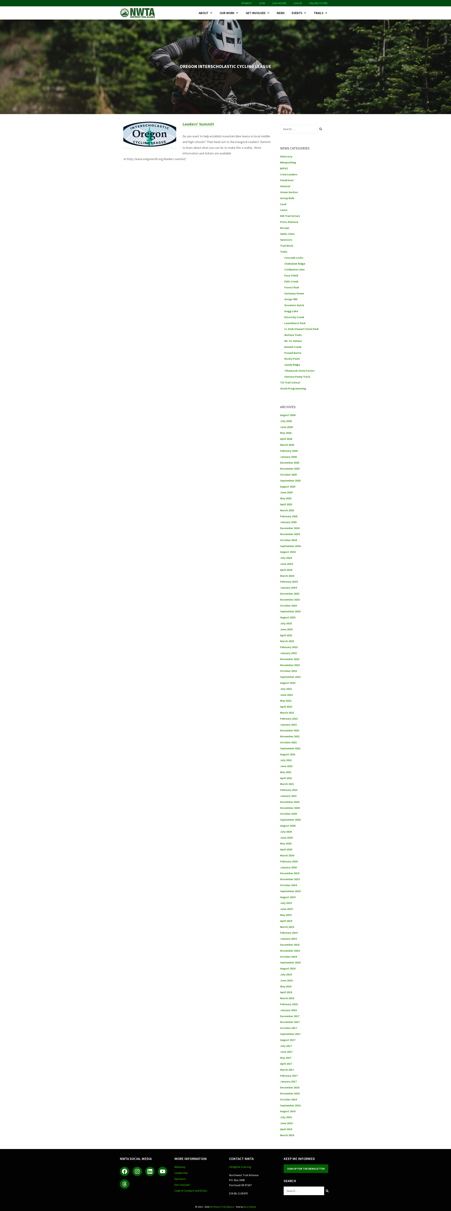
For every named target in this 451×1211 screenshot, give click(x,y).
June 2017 (286, 1051)
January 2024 (288, 587)
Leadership (181, 1173)
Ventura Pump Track (297, 376)
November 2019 (290, 879)
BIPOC (284, 168)
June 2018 (286, 980)
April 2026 (286, 439)
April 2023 (286, 635)
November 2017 (290, 1022)
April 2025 (286, 504)
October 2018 (288, 956)
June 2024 (286, 564)
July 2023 (286, 623)
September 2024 (290, 546)
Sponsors (286, 239)
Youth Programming (293, 388)
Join (262, 3)
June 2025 (286, 492)
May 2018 (285, 986)
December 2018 (289, 944)
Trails (318, 13)
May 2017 (285, 1057)
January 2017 (288, 1081)
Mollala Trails (293, 335)
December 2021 (289, 730)
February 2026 (289, 450)
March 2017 (287, 1069)
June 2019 (286, 909)
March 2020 (287, 855)
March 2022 (287, 712)
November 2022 (290, 665)
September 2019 (290, 891)
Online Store (318, 3)
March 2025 (287, 510)
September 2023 (290, 611)
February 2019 (289, 932)
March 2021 (287, 784)
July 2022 (286, 689)
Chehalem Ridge (294, 263)
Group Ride (287, 198)
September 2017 (290, 1034)
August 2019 (287, 897)
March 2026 (287, 445)
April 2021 (286, 778)
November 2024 (290, 534)
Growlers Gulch (294, 305)
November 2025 (290, 468)
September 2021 (290, 748)
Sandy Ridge (292, 364)
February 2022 (289, 718)
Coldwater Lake (294, 269)
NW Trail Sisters (290, 216)
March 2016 (287, 1135)
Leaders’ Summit (198, 124)
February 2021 (289, 790)
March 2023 (287, 641)
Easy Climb (291, 275)
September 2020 (290, 819)
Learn (283, 210)
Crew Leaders (288, 174)
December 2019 (289, 873)
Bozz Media (250, 1206)
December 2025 (289, 462)
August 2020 (287, 825)
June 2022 (286, 695)
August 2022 (287, 683)
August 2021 (287, 754)
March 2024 (287, 576)
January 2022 (288, 724)
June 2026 (286, 427)
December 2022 (289, 659)
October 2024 (288, 540)
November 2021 (290, 736)
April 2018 (286, 992)
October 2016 (288, 1099)
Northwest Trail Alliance (222, 1206)
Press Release (289, 222)
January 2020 (288, 867)
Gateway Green (294, 293)
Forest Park (291, 287)
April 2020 (286, 849)
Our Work (227, 13)
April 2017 (286, 1063)
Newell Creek (292, 347)
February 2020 (289, 861)
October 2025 (288, 474)
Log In (298, 3)
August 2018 (287, 968)
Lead (283, 204)
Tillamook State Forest (299, 370)
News (281, 13)
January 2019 (288, 938)
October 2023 (288, 605)
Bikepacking (288, 162)
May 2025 (285, 498)
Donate (246, 3)
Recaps (284, 228)
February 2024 (289, 581)
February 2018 (289, 1004)
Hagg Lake (291, 311)
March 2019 (287, 927)
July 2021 (286, 760)
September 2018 (290, 962)
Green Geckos (289, 192)
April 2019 (286, 921)
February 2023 (289, 647)
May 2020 (285, 843)
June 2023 (286, 629)
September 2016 (290, 1105)
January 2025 (288, 522)
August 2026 (287, 415)
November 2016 (290, 1093)
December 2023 (289, 593)
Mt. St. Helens (293, 341)
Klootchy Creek (294, 317)
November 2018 (290, 950)
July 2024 (286, 558)
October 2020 (288, 813)
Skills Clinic (287, 234)
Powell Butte (292, 353)
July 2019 (286, 903)
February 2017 (289, 1075)
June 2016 (286, 1123)
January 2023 (288, 653)
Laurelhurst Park (295, 323)
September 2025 (290, 480)
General (285, 186)
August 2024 (287, 552)
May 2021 (285, 772)
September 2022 (290, 677)
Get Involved (255, 13)
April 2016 (286, 1129)
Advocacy (286, 156)
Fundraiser (287, 180)
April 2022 (286, 706)
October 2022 (288, 671)
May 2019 (285, 915)
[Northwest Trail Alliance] (138, 13)
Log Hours (279, 3)
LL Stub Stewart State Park (301, 329)
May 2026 (285, 433)
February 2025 (289, 516)
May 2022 (285, 700)
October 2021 (288, 742)
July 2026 (286, 421)
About (203, 13)
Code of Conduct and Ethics (190, 1190)
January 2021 (288, 796)
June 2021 (286, 766)
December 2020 (289, 802)
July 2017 (286, 1046)
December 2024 (289, 528)
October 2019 (288, 885)
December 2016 (289, 1087)
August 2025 (287, 486)
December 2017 (289, 1016)
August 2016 (287, 1111)
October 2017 (288, 1028)
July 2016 (286, 1117)
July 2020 (286, 831)
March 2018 (287, 998)
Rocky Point (292, 358)
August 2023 (287, 617)
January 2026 (288, 456)
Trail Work (286, 245)
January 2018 (288, 1010)
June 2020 (286, 837)
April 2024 (286, 570)
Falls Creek (291, 281)
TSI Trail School (290, 382)
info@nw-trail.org (240, 1167)
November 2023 (290, 599)
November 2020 (290, 808)
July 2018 (286, 974)
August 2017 (287, 1040)
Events (297, 13)
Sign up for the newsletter (306, 1168)
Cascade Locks (293, 257)
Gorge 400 (290, 299)
